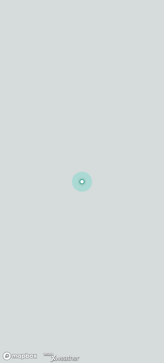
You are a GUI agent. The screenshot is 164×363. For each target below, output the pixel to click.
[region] (82, 181)
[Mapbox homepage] (19, 356)
